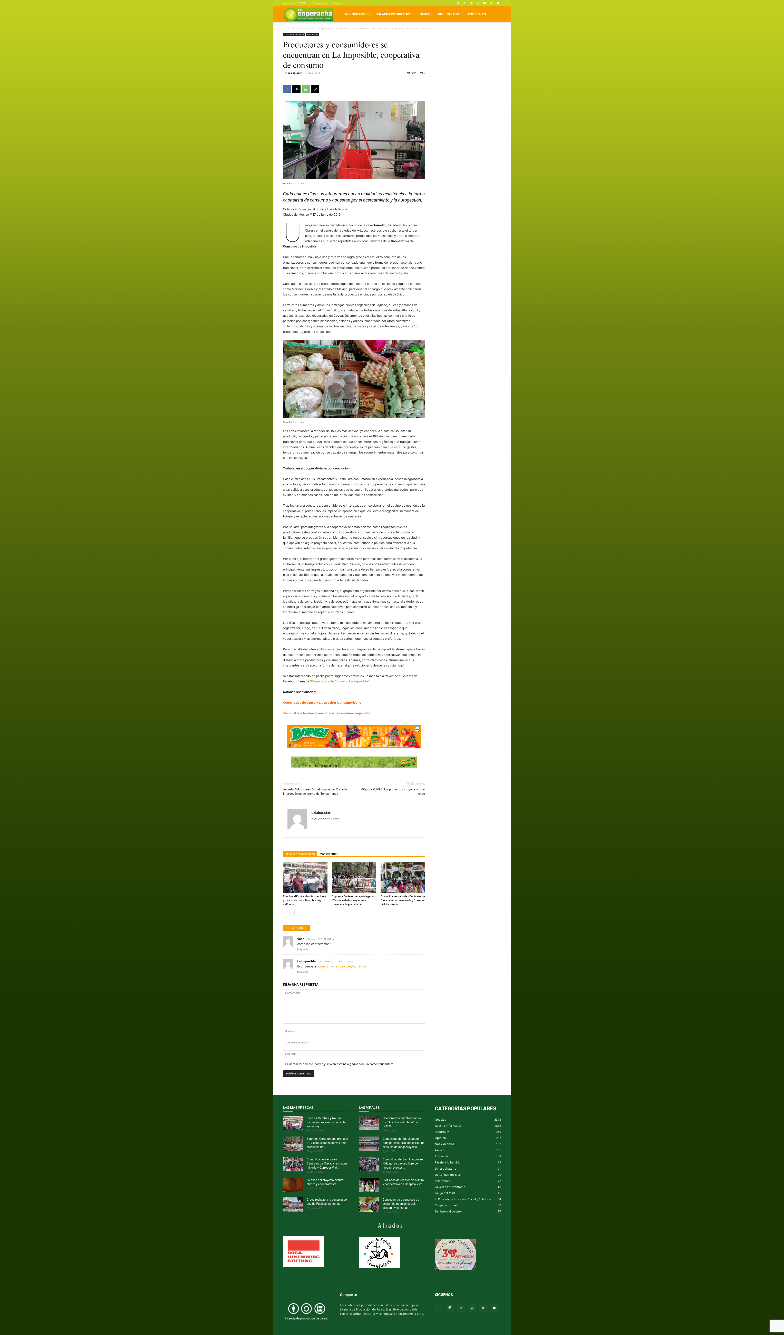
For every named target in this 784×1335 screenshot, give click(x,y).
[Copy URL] (315, 89)
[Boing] (354, 736)
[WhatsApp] (306, 89)
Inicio (286, 28)
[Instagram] (471, 3)
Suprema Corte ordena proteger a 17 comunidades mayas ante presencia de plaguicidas (352, 900)
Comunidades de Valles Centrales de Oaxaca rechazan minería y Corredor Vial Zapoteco (403, 900)
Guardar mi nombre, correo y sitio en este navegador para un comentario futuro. (340, 1064)
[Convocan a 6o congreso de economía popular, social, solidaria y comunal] (369, 1204)
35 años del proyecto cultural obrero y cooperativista (325, 1182)
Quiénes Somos (321, 2)
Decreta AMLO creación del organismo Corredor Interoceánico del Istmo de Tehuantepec (315, 792)
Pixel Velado (448, 14)
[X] (491, 3)
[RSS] (478, 3)
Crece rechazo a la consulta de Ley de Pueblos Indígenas (327, 1201)
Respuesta (302, 949)
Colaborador (295, 72)
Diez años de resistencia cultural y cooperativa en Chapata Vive (403, 1182)
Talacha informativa (393, 14)
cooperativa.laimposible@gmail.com (343, 966)
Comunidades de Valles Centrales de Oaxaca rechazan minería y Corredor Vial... (327, 1163)
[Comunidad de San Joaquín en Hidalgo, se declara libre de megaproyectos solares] (369, 1164)
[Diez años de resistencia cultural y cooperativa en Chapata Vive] (369, 1185)
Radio (424, 14)
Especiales (477, 14)
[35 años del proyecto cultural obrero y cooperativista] (293, 1185)
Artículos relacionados (300, 854)
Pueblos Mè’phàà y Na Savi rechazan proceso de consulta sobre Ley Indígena (305, 900)
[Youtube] (498, 3)
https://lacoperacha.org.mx (326, 818)
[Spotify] (484, 3)
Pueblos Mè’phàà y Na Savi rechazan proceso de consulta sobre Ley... (326, 1122)
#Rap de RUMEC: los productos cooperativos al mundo (393, 792)
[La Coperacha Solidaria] (354, 762)
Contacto (336, 2)
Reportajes (325, 28)
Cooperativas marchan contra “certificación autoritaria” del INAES (402, 1122)
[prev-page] (285, 912)
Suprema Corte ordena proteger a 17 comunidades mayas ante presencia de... (327, 1143)
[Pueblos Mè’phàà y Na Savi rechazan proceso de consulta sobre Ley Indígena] (305, 877)
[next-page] (292, 912)
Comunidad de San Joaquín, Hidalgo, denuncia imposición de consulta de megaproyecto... (403, 1143)
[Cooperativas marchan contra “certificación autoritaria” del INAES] (369, 1123)
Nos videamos (356, 14)
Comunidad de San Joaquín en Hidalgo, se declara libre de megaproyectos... (403, 1163)
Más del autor (329, 854)
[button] (458, 2)
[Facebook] (464, 3)
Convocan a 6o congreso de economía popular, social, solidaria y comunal (401, 1203)
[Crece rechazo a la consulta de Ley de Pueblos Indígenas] (293, 1204)
